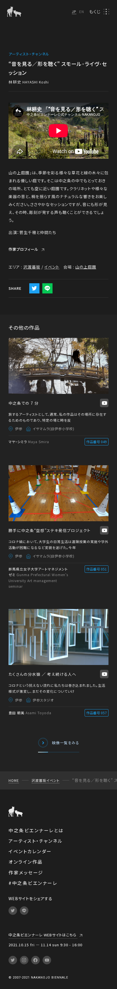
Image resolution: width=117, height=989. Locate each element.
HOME (14, 780)
